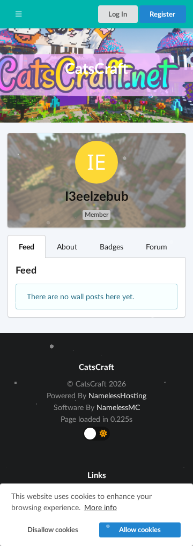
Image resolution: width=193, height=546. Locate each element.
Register (162, 14)
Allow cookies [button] (140, 530)
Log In (117, 14)
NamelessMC (118, 407)
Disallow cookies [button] (52, 530)
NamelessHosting (117, 395)
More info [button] (100, 507)
